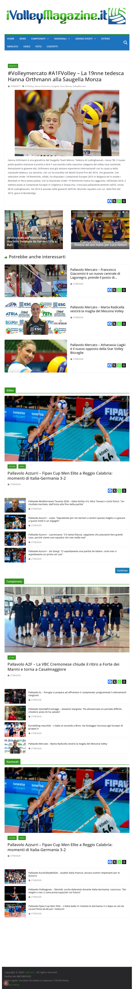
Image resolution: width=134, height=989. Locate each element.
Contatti (52, 46)
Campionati (38, 38)
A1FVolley (29, 86)
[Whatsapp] (119, 201)
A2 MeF (12, 657)
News (22, 38)
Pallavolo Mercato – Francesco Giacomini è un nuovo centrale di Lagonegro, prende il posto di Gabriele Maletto (95, 275)
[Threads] (124, 201)
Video (26, 46)
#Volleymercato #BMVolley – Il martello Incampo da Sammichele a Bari (32, 241)
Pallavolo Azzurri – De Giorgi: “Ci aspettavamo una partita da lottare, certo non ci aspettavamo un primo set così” (72, 553)
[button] (47, 38)
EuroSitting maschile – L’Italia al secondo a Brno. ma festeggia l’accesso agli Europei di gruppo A (75, 727)
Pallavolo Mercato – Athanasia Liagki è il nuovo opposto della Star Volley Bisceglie (98, 349)
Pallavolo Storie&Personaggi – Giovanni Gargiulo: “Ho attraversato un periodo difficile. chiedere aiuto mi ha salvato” (75, 710)
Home (10, 38)
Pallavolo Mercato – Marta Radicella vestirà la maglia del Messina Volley (97, 309)
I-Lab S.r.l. (29, 972)
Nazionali (60, 38)
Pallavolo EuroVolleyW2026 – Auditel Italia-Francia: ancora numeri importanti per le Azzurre (74, 874)
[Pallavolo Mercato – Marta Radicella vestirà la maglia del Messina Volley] (36, 304)
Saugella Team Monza (61, 86)
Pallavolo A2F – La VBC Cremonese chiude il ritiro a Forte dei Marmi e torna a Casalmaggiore (63, 667)
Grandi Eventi (83, 38)
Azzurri (12, 466)
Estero (105, 38)
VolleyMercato (79, 86)
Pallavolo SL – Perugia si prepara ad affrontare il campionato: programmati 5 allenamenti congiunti (77, 694)
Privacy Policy (12, 984)
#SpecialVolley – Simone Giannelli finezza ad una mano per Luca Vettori (101, 243)
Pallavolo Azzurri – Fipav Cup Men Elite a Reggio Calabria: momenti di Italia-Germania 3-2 (60, 476)
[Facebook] (110, 201)
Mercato (12, 46)
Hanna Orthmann (42, 86)
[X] (114, 201)
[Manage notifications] (5, 983)
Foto (38, 46)
